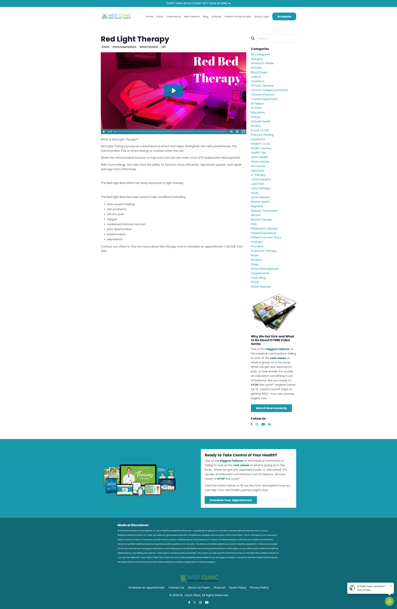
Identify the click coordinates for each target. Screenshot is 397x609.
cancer (256, 77)
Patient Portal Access (238, 16)
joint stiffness (261, 188)
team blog (258, 278)
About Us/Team (199, 587)
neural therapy (261, 219)
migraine (257, 206)
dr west (256, 108)
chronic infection (263, 94)
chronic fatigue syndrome (124, 47)
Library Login (261, 16)
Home (149, 16)
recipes (256, 260)
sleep (255, 264)
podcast (256, 242)
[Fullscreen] (243, 131)
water (255, 282)
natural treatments (149, 47)
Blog (205, 16)
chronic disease (262, 85)
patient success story (266, 237)
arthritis (105, 47)
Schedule (284, 16)
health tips (258, 152)
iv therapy (258, 175)
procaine (257, 246)
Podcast (216, 16)
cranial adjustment (264, 99)
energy (255, 117)
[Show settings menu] (237, 131)
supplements (260, 273)
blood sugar (259, 72)
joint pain (257, 184)
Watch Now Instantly (271, 408)
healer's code (260, 144)
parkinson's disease (264, 228)
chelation (257, 81)
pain (163, 47)
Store (159, 16)
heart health (259, 157)
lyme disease (260, 197)
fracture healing (262, 135)
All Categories (260, 54)
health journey (261, 148)
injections (257, 170)
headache (258, 139)
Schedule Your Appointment (231, 500)
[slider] (170, 131)
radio (255, 255)
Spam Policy (237, 587)
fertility (256, 126)
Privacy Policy (259, 587)
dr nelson (257, 103)
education (258, 112)
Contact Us (176, 587)
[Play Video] (104, 131)
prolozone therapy (264, 251)
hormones (258, 166)
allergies (257, 59)
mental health (260, 202)
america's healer (262, 63)
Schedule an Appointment (147, 587)
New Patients (192, 16)
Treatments (173, 16)
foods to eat (260, 130)
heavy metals (260, 161)
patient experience (263, 233)
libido (255, 193)
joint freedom (261, 179)
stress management (265, 269)
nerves (255, 215)
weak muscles (261, 286)
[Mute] (231, 131)
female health (261, 121)
